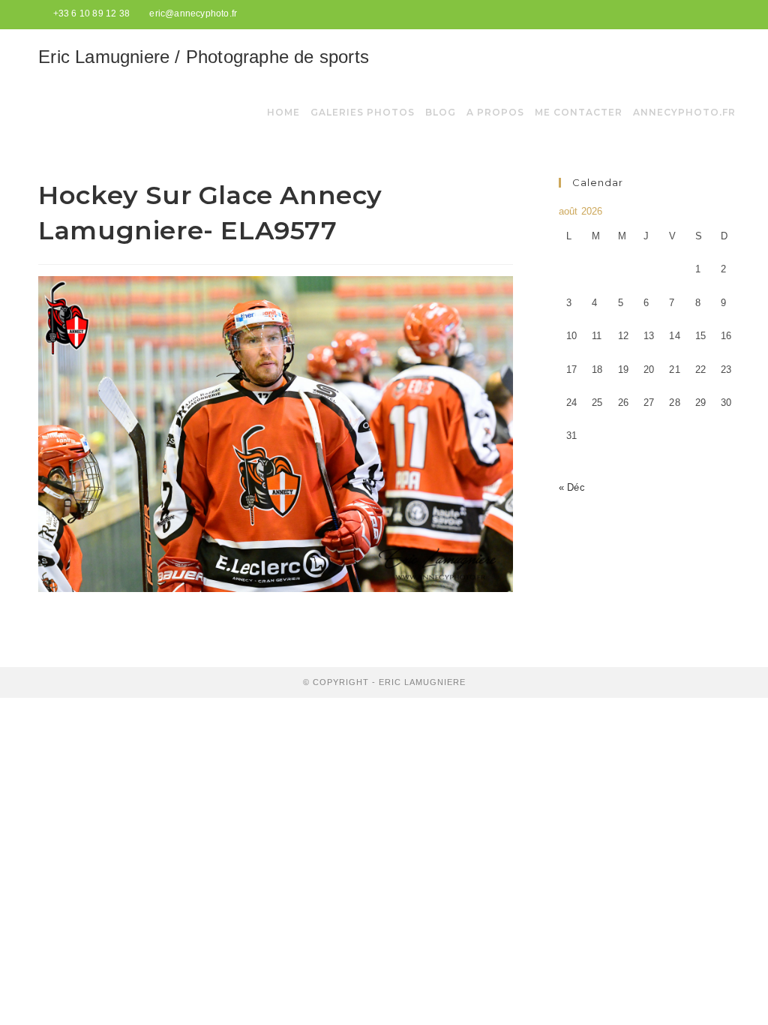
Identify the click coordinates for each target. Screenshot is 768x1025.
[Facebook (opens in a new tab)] (707, 14)
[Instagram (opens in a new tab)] (723, 14)
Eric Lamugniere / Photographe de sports (203, 57)
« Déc (572, 487)
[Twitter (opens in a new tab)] (690, 14)
